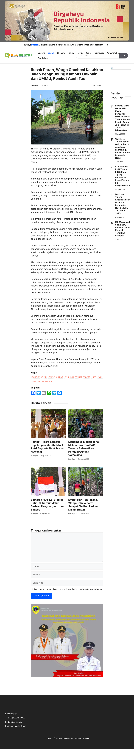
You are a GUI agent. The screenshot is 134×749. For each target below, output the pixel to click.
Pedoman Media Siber (15, 726)
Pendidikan (97, 44)
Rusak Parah (97, 377)
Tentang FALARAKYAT (15, 717)
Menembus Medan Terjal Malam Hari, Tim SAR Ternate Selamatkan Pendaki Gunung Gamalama (83, 448)
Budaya (27, 44)
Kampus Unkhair (55, 377)
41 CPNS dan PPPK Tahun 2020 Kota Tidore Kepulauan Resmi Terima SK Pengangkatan (122, 176)
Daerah (35, 44)
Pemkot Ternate (82, 377)
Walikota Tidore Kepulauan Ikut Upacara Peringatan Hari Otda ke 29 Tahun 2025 (122, 204)
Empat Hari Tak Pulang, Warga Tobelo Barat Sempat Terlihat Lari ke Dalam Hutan (83, 504)
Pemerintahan (85, 44)
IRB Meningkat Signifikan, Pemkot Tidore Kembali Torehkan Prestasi (122, 229)
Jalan (44, 377)
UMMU (34, 381)
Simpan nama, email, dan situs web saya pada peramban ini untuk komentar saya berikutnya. (68, 589)
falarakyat (35, 85)
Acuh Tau (35, 377)
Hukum (51, 44)
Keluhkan (69, 377)
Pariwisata (72, 44)
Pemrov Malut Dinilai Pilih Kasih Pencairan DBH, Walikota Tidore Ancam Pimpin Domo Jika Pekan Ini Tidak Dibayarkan (122, 117)
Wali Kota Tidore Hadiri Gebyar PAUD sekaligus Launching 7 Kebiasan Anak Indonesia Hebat (122, 148)
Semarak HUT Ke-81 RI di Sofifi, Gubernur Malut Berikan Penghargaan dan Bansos (47, 504)
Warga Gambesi (45, 381)
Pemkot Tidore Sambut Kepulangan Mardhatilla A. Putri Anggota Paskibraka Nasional (47, 446)
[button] (107, 44)
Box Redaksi (11, 713)
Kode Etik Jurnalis (13, 722)
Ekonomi (43, 44)
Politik (58, 44)
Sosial (64, 44)
